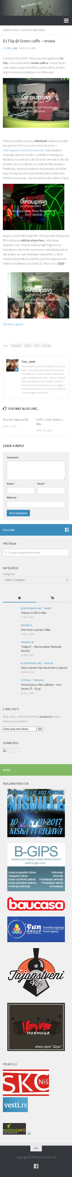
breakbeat (16, 345)
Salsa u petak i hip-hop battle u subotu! (44, 668)
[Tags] (52, 598)
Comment (12, 457)
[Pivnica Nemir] (36, 1027)
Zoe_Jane (11, 48)
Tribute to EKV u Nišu (33, 613)
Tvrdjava (38, 680)
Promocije (27, 642)
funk (36, 345)
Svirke (47, 608)
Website (11, 497)
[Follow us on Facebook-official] (67, 529)
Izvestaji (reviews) (32, 30)
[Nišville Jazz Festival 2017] (36, 813)
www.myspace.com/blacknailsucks (23, 150)
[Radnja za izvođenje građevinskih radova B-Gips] (36, 868)
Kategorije (9, 574)
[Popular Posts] (19, 598)
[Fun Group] (36, 930)
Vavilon (48, 663)
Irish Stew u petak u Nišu (35, 630)
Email (41, 483)
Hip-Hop (46, 345)
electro (28, 345)
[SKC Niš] (26, 1095)
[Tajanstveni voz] (36, 973)
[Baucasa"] (36, 904)
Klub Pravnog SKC (31, 608)
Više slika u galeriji (13, 324)
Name (11, 483)
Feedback (26, 625)
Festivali (26, 680)
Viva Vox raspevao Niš (15, 419)
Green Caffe (10, 30)
